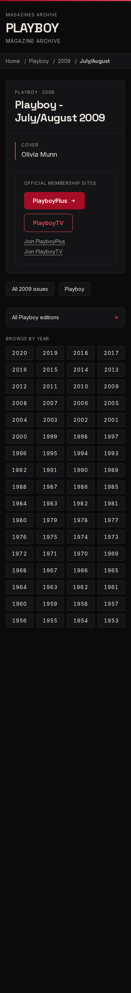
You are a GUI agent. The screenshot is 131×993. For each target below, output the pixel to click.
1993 (111, 453)
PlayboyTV (48, 223)
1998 (81, 436)
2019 (50, 353)
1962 (80, 587)
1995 (50, 453)
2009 (65, 61)
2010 (80, 386)
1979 (50, 520)
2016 (19, 370)
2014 (80, 370)
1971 (50, 553)
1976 (19, 537)
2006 (80, 403)
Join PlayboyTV (43, 251)
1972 (19, 553)
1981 (111, 503)
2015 (50, 370)
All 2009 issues (30, 289)
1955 (50, 620)
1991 (50, 470)
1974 (81, 537)
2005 (111, 403)
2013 (111, 370)
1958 (81, 604)
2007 (50, 403)
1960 (19, 604)
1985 (111, 487)
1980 (19, 520)
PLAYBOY (32, 28)
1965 (111, 570)
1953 (111, 620)
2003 (50, 420)
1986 (81, 487)
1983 (50, 503)
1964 (19, 587)
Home (13, 61)
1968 (19, 570)
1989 (111, 470)
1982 (80, 503)
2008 (19, 403)
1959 (50, 604)
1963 (50, 587)
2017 (111, 353)
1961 (111, 587)
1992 (19, 470)
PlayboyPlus (50, 200)
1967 (50, 570)
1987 (50, 487)
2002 (80, 420)
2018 (80, 353)
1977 (111, 520)
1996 (19, 453)
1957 (111, 604)
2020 (19, 353)
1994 (81, 453)
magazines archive (31, 14)
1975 (50, 537)
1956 (19, 620)
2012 (19, 386)
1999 (50, 436)
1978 (81, 520)
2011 (50, 386)
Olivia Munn (39, 154)
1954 (81, 620)
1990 (81, 470)
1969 (111, 553)
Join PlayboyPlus (44, 241)
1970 (81, 553)
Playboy (39, 61)
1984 (19, 503)
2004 (19, 420)
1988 (19, 487)
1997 (111, 436)
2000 (19, 436)
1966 (81, 570)
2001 (111, 420)
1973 (111, 537)
